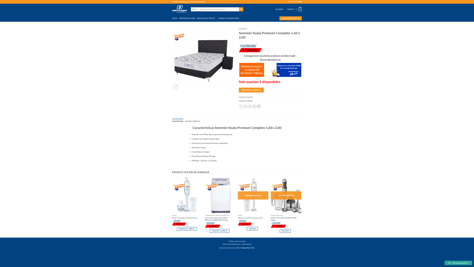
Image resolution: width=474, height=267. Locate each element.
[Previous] (172, 207)
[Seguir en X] (293, 2)
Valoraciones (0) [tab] (192, 121)
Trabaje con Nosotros (228, 18)
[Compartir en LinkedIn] (259, 106)
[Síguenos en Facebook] (288, 2)
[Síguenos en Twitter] (296, 2)
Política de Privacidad (237, 241)
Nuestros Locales (187, 18)
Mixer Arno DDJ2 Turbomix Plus (250, 218)
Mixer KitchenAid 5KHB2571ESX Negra (283, 219)
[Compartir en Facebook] (241, 106)
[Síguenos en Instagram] (291, 2)
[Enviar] (241, 9)
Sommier (243, 29)
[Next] (301, 207)
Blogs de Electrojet (206, 18)
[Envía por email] (250, 106)
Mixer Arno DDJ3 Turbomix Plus (184, 218)
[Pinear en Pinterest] (254, 106)
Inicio (175, 18)
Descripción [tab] (177, 121)
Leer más (252, 229)
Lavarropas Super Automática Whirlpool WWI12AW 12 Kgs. (216, 219)
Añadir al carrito (251, 90)
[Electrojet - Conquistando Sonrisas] (179, 9)
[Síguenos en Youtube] (300, 2)
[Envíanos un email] (298, 2)
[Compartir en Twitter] (246, 106)
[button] (279, 9)
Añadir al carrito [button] (187, 229)
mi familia (249, 101)
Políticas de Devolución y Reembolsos (237, 244)
